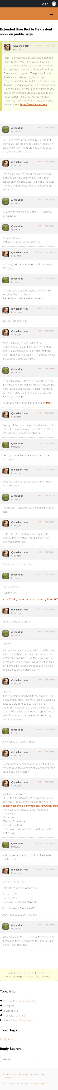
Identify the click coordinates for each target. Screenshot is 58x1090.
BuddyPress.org (5, 13)
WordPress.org (9, 1074)
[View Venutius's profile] (5, 129)
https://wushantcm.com (33, 104)
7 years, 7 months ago (45, 45)
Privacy (24, 1083)
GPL (5, 1083)
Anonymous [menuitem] (54, 3)
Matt (49, 1074)
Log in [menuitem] (45, 3)
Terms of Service (37, 1083)
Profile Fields (7, 1039)
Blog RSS (9, 1077)
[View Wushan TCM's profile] (7, 47)
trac (48, 402)
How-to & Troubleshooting (21, 1001)
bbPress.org (23, 1074)
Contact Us (14, 1083)
